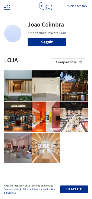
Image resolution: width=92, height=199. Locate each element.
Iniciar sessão (77, 6)
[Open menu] (6, 6)
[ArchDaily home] (45, 6)
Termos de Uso (11, 189)
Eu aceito (74, 189)
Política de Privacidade (32, 189)
